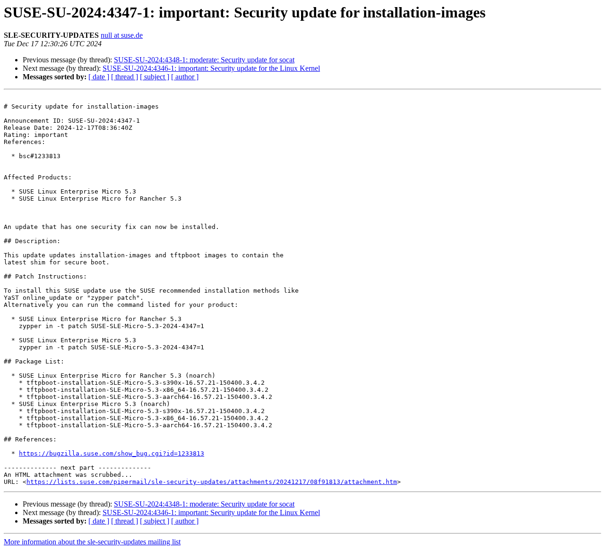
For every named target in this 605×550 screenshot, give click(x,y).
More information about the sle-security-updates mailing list (92, 542)
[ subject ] (154, 77)
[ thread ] (124, 77)
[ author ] (185, 77)
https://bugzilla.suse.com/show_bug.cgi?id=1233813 (111, 453)
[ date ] (98, 77)
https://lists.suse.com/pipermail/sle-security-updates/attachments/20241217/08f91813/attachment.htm (211, 481)
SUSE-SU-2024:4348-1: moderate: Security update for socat (204, 60)
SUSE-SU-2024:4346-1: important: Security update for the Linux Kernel (211, 68)
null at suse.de (122, 35)
